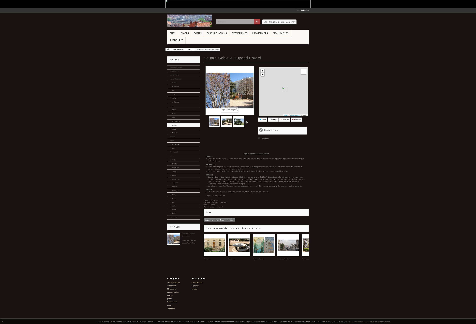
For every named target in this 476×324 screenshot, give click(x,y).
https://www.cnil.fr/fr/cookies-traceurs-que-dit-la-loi (370, 321)
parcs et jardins (217, 33)
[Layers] (304, 71)
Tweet (263, 119)
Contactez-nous (303, 10)
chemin (174, 171)
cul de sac (175, 179)
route (173, 198)
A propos (195, 286)
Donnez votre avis (271, 130)
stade (173, 129)
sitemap (195, 289)
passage (174, 190)
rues (173, 33)
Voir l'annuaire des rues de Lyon (279, 22)
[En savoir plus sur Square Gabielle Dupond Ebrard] (173, 239)
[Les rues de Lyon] (189, 21)
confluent (174, 98)
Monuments (280, 33)
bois (173, 90)
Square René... (259, 259)
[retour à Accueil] (168, 49)
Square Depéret (283, 259)
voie (173, 214)
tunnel (173, 210)
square (174, 125)
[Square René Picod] (264, 245)
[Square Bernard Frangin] (215, 245)
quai (173, 194)
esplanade (175, 102)
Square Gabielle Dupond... (188, 235)
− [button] (262, 74)
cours (173, 175)
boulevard (175, 167)
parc (173, 114)
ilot (172, 106)
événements (239, 33)
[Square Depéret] (288, 245)
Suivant (246, 122)
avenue (174, 164)
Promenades (260, 33)
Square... (207, 259)
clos (173, 94)
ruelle (173, 206)
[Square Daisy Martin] (239, 245)
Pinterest (297, 119)
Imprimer (265, 138)
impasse (174, 183)
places (185, 33)
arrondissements (176, 67)
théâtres (174, 133)
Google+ (285, 119)
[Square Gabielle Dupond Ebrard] (214, 121)
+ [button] (262, 70)
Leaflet (286, 115)
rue (172, 202)
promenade (175, 121)
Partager (273, 119)
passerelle (175, 144)
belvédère (175, 87)
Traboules (176, 40)
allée (173, 160)
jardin (173, 110)
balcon (174, 83)
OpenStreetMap (295, 115)
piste (173, 117)
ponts (198, 33)
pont (173, 148)
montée (174, 187)
